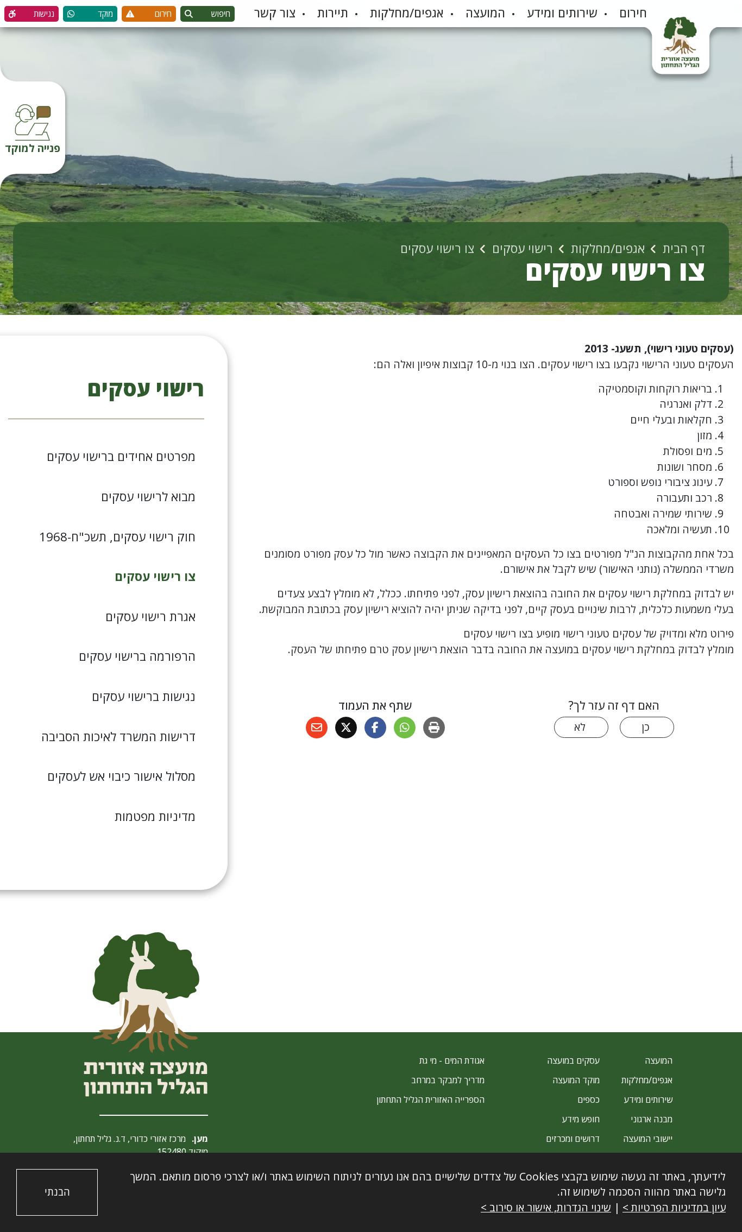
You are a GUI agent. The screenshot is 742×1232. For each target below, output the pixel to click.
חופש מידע (581, 1119)
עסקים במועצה (573, 1060)
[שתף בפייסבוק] (375, 727)
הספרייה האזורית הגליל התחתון (430, 1099)
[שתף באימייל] (316, 727)
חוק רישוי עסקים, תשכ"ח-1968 (117, 536)
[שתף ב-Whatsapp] (404, 727)
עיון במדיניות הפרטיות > (674, 1207)
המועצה (485, 13)
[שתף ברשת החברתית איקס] (346, 727)
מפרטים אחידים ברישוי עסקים (121, 456)
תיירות (332, 13)
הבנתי (57, 1191)
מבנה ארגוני (651, 1119)
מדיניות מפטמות (155, 816)
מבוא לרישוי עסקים (148, 496)
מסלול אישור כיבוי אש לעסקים (121, 776)
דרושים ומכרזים (573, 1139)
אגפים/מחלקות (407, 13)
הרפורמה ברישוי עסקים (137, 656)
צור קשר (274, 13)
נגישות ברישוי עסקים (144, 696)
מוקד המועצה (576, 1080)
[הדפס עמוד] (434, 727)
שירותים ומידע (562, 13)
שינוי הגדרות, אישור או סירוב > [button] (546, 1207)
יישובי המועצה (647, 1139)
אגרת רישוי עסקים (150, 616)
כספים (588, 1099)
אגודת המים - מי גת (452, 1060)
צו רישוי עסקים (155, 576)
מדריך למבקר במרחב (448, 1080)
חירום (633, 13)
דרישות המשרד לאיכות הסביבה (118, 736)
